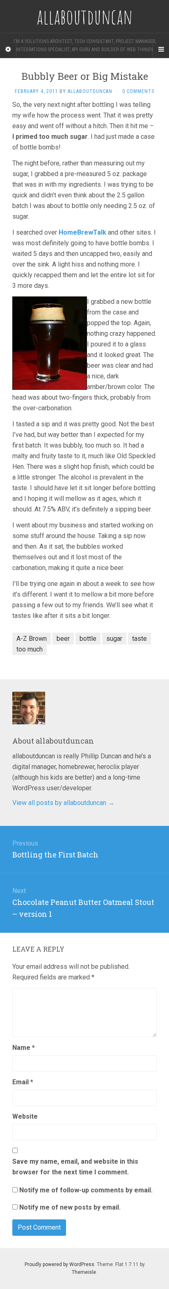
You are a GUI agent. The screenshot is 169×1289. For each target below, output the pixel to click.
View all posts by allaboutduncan (63, 803)
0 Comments (138, 91)
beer (63, 638)
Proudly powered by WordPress (59, 1264)
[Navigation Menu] (161, 49)
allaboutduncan (90, 91)
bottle (88, 638)
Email (22, 1082)
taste (139, 638)
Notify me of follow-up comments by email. (86, 1190)
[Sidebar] (8, 49)
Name (23, 1048)
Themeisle (84, 1272)
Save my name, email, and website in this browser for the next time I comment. (75, 1167)
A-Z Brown (31, 638)
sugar (114, 638)
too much (29, 649)
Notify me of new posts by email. (70, 1207)
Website (25, 1116)
